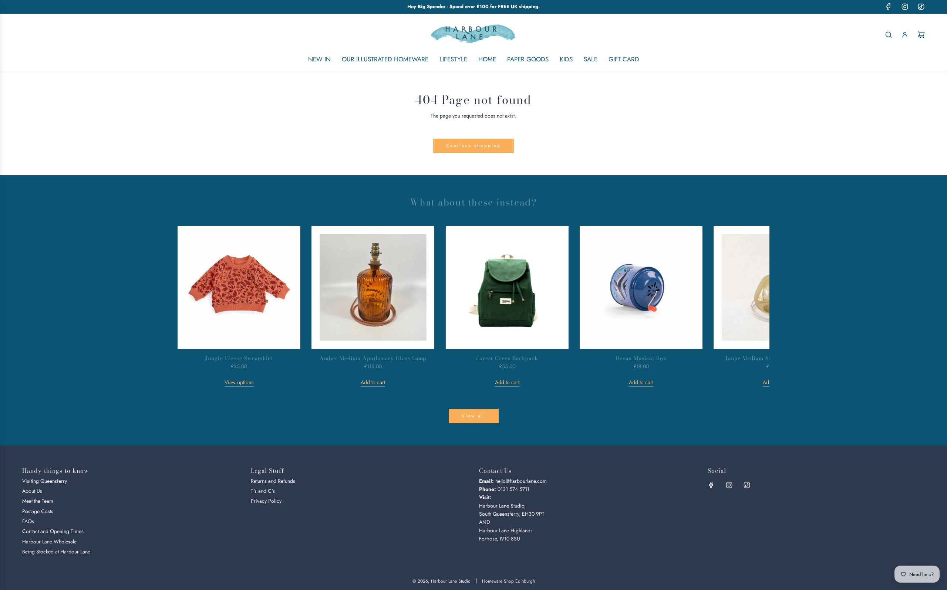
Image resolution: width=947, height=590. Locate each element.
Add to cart (373, 382)
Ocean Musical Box (641, 358)
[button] (191, 306)
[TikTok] (921, 6)
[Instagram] (905, 6)
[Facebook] (888, 6)
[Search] (888, 35)
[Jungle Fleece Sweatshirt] (239, 287)
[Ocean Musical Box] (641, 287)
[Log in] (905, 35)
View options (239, 382)
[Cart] (921, 35)
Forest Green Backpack (507, 358)
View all (474, 416)
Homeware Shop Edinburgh (508, 581)
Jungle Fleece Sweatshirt (239, 358)
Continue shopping (473, 145)
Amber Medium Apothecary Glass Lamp (373, 358)
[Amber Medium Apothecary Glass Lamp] (372, 287)
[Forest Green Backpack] (506, 287)
